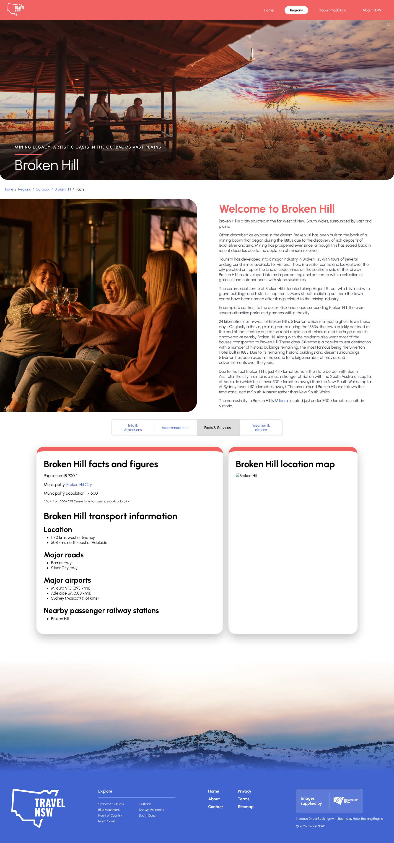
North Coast (106, 821)
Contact (215, 806)
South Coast (147, 815)
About (214, 798)
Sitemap (246, 806)
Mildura (281, 400)
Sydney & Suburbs (111, 804)
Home (269, 10)
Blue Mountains (108, 810)
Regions (296, 10)
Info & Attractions (133, 427)
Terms (243, 798)
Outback (43, 189)
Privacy (244, 791)
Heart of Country (110, 815)
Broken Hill (63, 189)
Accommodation (332, 10)
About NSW (372, 10)
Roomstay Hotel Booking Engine (360, 819)
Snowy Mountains (151, 810)
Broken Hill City (79, 484)
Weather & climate (261, 427)
